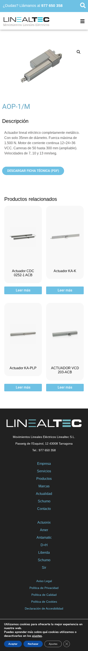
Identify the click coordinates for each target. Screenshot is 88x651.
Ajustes (53, 644)
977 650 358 (52, 5)
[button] (78, 52)
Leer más (23, 290)
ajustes (37, 636)
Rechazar (33, 644)
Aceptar (13, 644)
